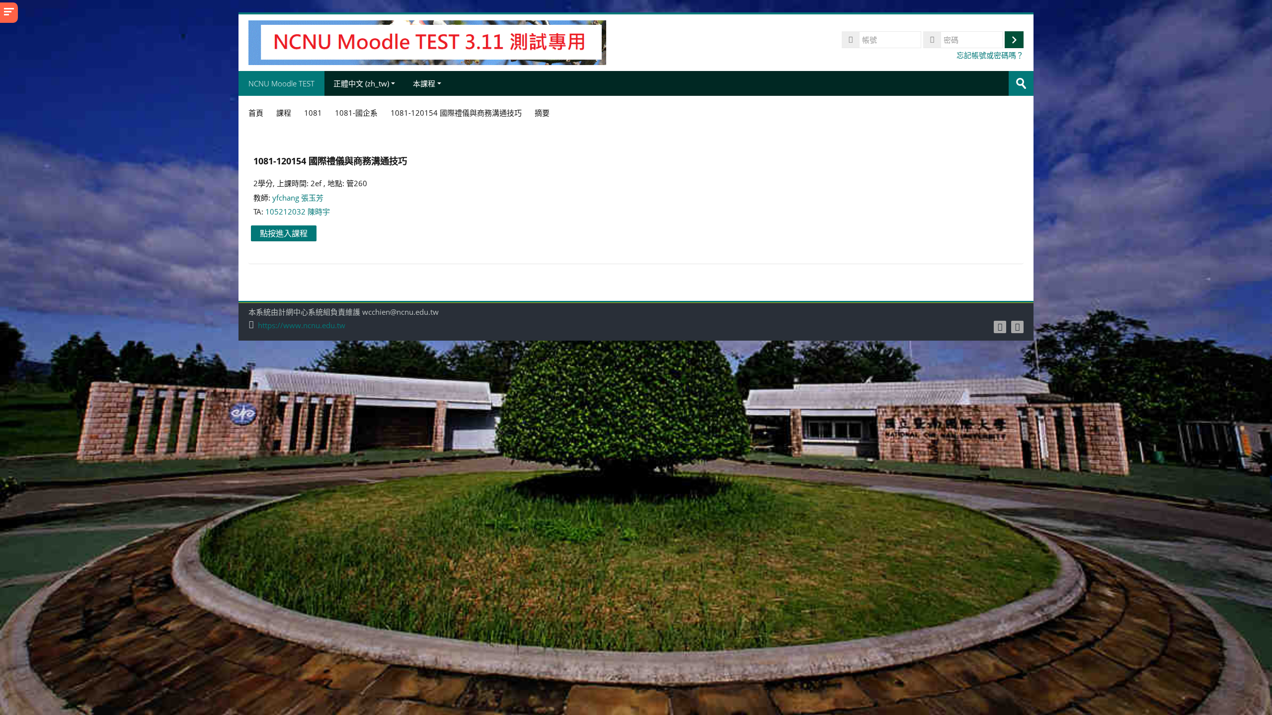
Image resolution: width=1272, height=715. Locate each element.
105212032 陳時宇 (297, 211)
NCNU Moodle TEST (281, 83)
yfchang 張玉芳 (297, 198)
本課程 (424, 83)
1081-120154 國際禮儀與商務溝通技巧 (330, 160)
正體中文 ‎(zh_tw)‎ (361, 83)
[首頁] (427, 42)
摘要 (542, 113)
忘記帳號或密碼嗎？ (990, 55)
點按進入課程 (284, 233)
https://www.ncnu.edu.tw (301, 325)
